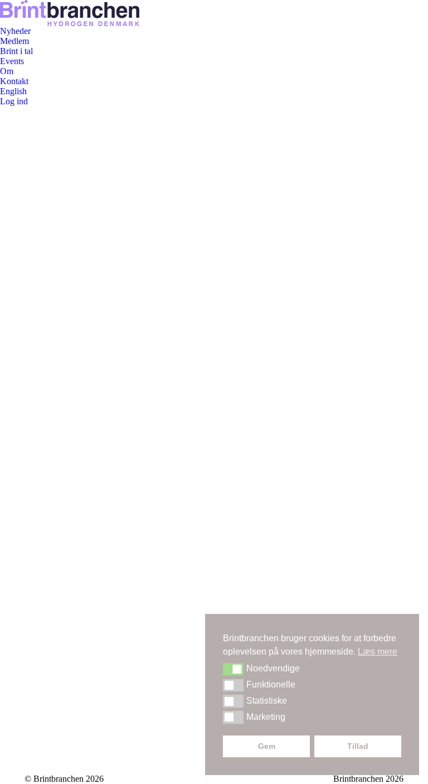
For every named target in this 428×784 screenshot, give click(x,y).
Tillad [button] (357, 746)
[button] (233, 669)
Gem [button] (266, 746)
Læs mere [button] (377, 651)
